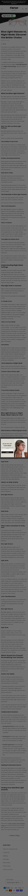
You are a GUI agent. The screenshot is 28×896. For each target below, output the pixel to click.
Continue (7, 452)
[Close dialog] (26, 439)
